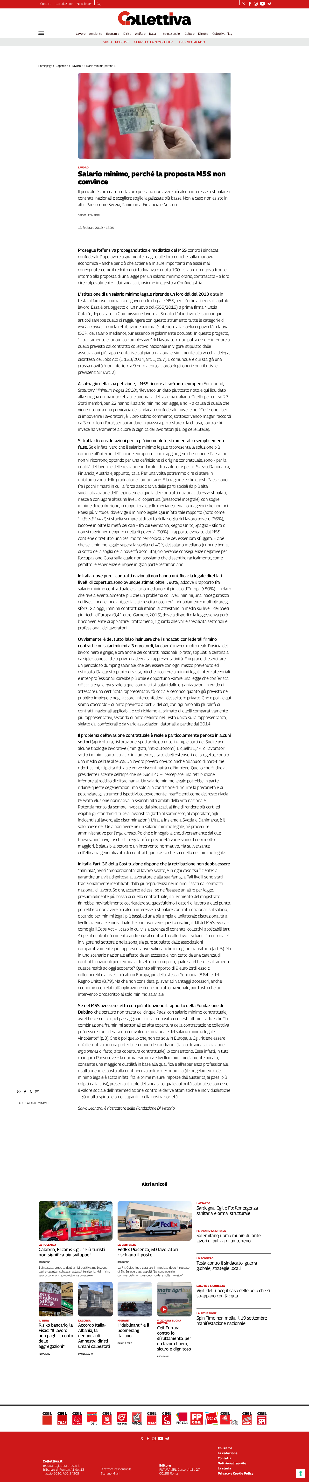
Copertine (62, 66)
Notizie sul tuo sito (232, 1463)
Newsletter (84, 4)
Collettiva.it (53, 1461)
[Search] (98, 4)
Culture (190, 33)
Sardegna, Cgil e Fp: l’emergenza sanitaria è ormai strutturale (227, 1210)
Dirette (203, 33)
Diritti (127, 33)
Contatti (45, 4)
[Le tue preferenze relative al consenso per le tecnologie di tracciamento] (300, 1473)
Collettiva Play (222, 33)
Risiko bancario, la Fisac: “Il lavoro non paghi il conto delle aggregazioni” (56, 1335)
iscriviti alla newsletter (153, 42)
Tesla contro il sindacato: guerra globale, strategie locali (227, 1265)
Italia (152, 33)
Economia (112, 33)
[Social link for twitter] (244, 4)
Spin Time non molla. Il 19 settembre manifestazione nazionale (232, 1320)
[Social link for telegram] (269, 4)
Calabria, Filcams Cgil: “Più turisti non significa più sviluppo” (72, 1252)
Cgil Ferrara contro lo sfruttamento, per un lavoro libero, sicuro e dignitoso (174, 1338)
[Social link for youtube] (262, 4)
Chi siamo (225, 1448)
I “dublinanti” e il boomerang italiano (133, 1330)
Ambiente (95, 33)
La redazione (64, 4)
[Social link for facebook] (250, 4)
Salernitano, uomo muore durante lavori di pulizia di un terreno (229, 1238)
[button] (19, 1091)
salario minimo (37, 1103)
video (107, 42)
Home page (45, 66)
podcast (121, 42)
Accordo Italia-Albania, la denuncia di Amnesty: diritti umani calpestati (94, 1335)
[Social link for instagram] (256, 4)
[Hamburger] (41, 33)
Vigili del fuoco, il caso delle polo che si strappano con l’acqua (233, 1293)
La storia (224, 1468)
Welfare (140, 33)
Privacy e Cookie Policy (235, 1473)
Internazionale (170, 33)
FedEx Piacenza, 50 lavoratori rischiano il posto (148, 1252)
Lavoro (80, 33)
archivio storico (192, 42)
